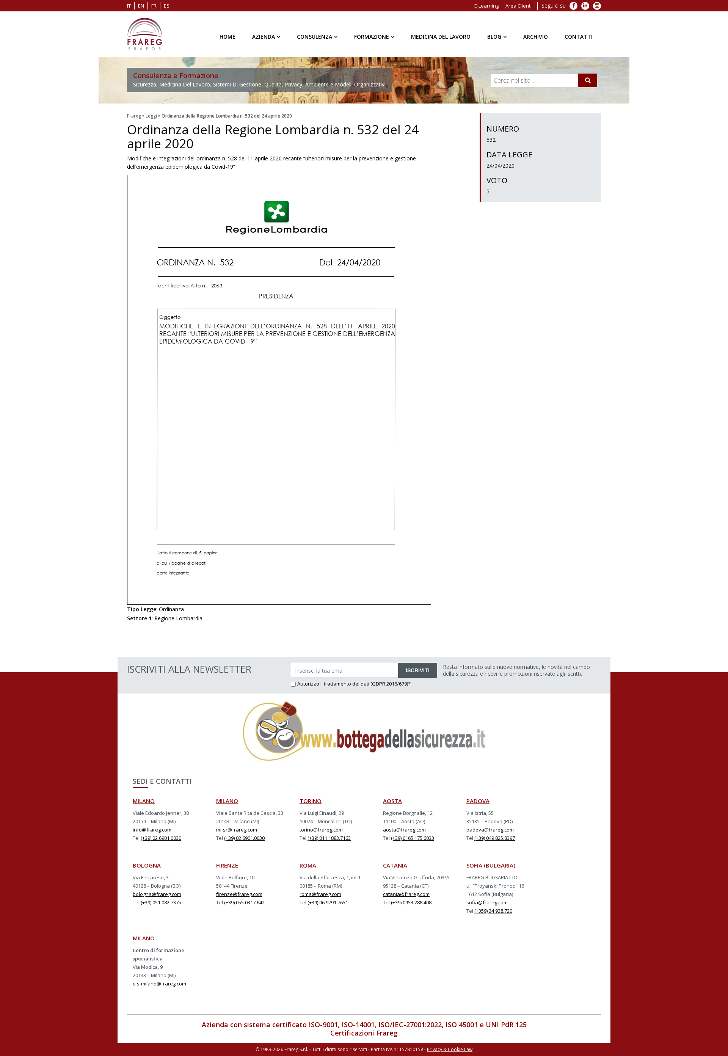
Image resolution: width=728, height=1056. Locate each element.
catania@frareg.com (406, 894)
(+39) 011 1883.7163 (329, 838)
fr (154, 5)
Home (227, 36)
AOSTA (392, 801)
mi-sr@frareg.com (236, 829)
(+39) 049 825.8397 (494, 838)
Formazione (371, 36)
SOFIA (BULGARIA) (490, 865)
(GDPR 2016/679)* (390, 683)
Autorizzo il (310, 683)
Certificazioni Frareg (364, 1032)
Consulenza (314, 36)
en (141, 5)
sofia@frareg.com (487, 902)
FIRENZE (227, 865)
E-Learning (486, 5)
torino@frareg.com (321, 829)
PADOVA (478, 801)
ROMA (308, 865)
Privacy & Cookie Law (449, 1049)
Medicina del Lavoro (441, 36)
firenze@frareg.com (239, 894)
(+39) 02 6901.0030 (161, 838)
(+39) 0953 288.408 (411, 902)
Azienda (263, 36)
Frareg (134, 116)
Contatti (579, 36)
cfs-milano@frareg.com (159, 983)
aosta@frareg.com (404, 829)
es (166, 5)
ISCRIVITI (418, 670)
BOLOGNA (147, 865)
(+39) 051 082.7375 (161, 902)
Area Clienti (518, 5)
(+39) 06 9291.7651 (328, 902)
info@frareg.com (152, 829)
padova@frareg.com (490, 829)
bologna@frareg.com (157, 894)
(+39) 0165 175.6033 (412, 838)
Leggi (151, 116)
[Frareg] (144, 34)
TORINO (311, 801)
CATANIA (395, 865)
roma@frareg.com (320, 894)
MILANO (144, 801)
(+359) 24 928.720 (493, 910)
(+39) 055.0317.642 (244, 902)
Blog (494, 36)
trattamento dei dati (347, 683)
